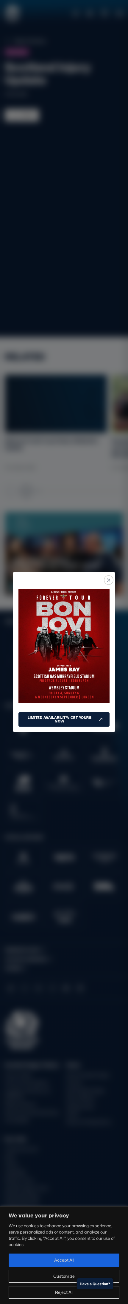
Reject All (64, 1292)
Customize (64, 1276)
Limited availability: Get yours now (59, 719)
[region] (64, 1255)
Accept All (64, 1260)
